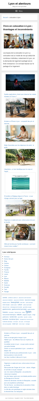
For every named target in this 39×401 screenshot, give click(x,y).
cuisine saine (14, 305)
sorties (30, 317)
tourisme (5, 319)
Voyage (6, 291)
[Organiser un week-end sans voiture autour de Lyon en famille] (20, 208)
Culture (6, 265)
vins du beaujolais (7, 324)
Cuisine (6, 263)
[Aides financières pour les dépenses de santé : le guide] (20, 133)
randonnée (13, 317)
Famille (6, 270)
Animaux (6, 257)
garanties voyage (27, 307)
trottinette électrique (7, 321)
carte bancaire (29, 302)
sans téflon (20, 317)
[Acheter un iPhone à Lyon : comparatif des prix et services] (20, 108)
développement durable (16, 307)
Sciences (7, 285)
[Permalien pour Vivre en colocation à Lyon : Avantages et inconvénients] (18, 50)
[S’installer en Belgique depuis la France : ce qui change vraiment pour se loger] (20, 183)
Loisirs (6, 274)
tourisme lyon (14, 319)
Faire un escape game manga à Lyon (15, 337)
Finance (6, 272)
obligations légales (26, 314)
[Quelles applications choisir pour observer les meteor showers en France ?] (20, 83)
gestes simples (31, 309)
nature (19, 314)
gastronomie (7, 309)
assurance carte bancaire (25, 297)
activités (5, 297)
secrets (25, 317)
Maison (6, 278)
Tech (5, 289)
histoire (5, 312)
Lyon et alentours (19, 3)
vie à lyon (21, 321)
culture (20, 305)
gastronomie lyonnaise (19, 309)
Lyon (5, 276)
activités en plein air (13, 297)
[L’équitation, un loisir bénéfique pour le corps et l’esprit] (20, 157)
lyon (28, 311)
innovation (11, 312)
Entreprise (7, 268)
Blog (5, 261)
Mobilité (6, 281)
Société (6, 287)
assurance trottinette (19, 300)
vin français (27, 321)
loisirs (23, 312)
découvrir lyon (6, 307)
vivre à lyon (22, 324)
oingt (33, 315)
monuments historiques (9, 315)
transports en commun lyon (26, 319)
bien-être (22, 302)
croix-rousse (6, 305)
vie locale (15, 321)
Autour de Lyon (8, 259)
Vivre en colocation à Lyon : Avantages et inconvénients (18, 27)
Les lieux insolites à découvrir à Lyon (15, 357)
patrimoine (6, 317)
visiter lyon (15, 324)
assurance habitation (8, 300)
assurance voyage (30, 300)
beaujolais (15, 302)
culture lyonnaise (27, 305)
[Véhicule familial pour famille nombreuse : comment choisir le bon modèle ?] (20, 232)
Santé (6, 283)
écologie (28, 324)
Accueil (5, 17)
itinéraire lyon (18, 312)
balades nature (6, 302)
